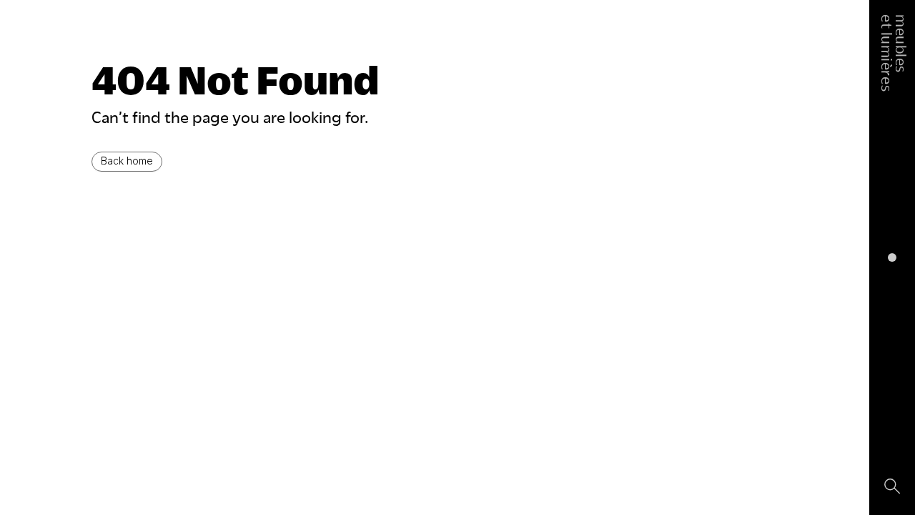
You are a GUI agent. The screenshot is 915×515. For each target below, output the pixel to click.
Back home (127, 160)
